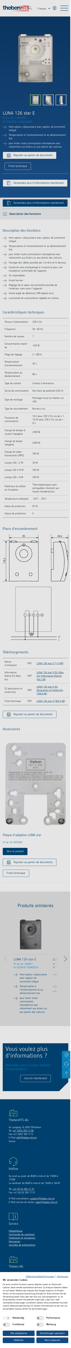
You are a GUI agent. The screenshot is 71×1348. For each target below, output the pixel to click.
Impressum (62, 1276)
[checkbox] (6, 1318)
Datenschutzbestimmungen (40, 1276)
